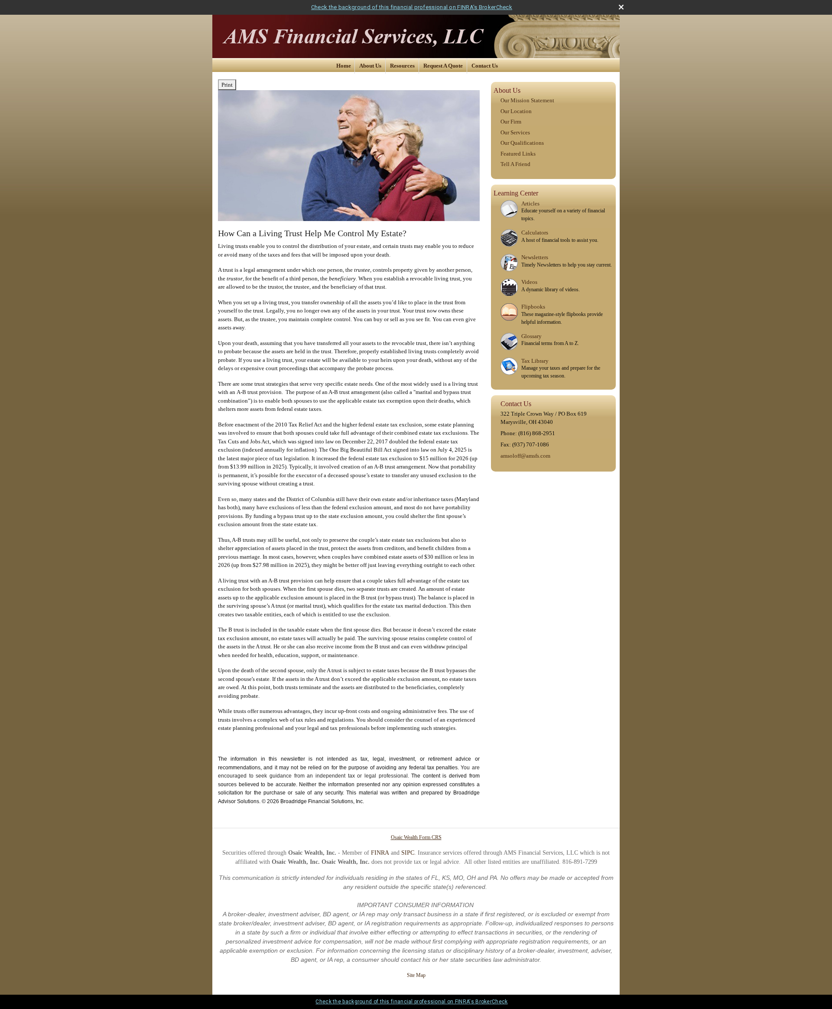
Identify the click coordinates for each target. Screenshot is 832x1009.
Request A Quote (443, 65)
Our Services (515, 132)
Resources (402, 65)
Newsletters (534, 257)
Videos (529, 282)
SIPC (407, 853)
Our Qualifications (522, 143)
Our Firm (510, 121)
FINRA (380, 853)
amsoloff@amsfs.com (525, 455)
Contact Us (484, 65)
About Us (370, 65)
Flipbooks (533, 306)
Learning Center (516, 193)
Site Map (416, 975)
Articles (530, 203)
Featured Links (518, 153)
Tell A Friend (515, 164)
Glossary (531, 336)
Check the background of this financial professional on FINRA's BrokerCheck (411, 7)
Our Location (516, 111)
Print (227, 84)
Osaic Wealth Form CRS (416, 837)
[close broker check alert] (621, 7)
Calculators (534, 232)
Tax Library (535, 361)
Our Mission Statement (527, 100)
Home (343, 65)
